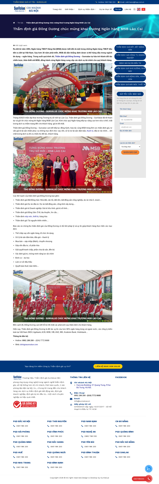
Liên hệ (128, 9)
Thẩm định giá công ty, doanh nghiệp (130, 56)
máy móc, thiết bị (32, 216)
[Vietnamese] (143, 9)
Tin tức (118, 9)
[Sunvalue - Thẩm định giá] (27, 9)
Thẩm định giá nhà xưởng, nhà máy (130, 69)
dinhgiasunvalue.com (29, 345)
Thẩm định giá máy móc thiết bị (130, 84)
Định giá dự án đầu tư (130, 63)
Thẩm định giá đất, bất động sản (130, 48)
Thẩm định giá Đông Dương (67, 56)
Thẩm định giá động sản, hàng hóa (130, 77)
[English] (139, 9)
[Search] (134, 9)
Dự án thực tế (105, 9)
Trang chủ (57, 9)
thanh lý (90, 131)
